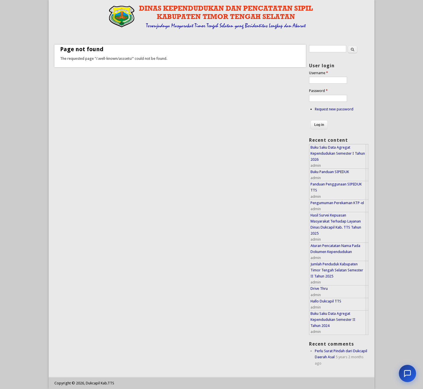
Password (318, 91)
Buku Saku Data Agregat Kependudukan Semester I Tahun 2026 (337, 153)
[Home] (199, 30)
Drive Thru (319, 288)
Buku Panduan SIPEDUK (329, 172)
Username (318, 73)
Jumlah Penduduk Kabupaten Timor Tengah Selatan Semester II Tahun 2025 (336, 270)
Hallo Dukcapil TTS (325, 301)
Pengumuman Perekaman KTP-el (337, 203)
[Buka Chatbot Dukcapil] (407, 373)
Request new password (334, 109)
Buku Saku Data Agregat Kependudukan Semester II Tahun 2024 (332, 319)
